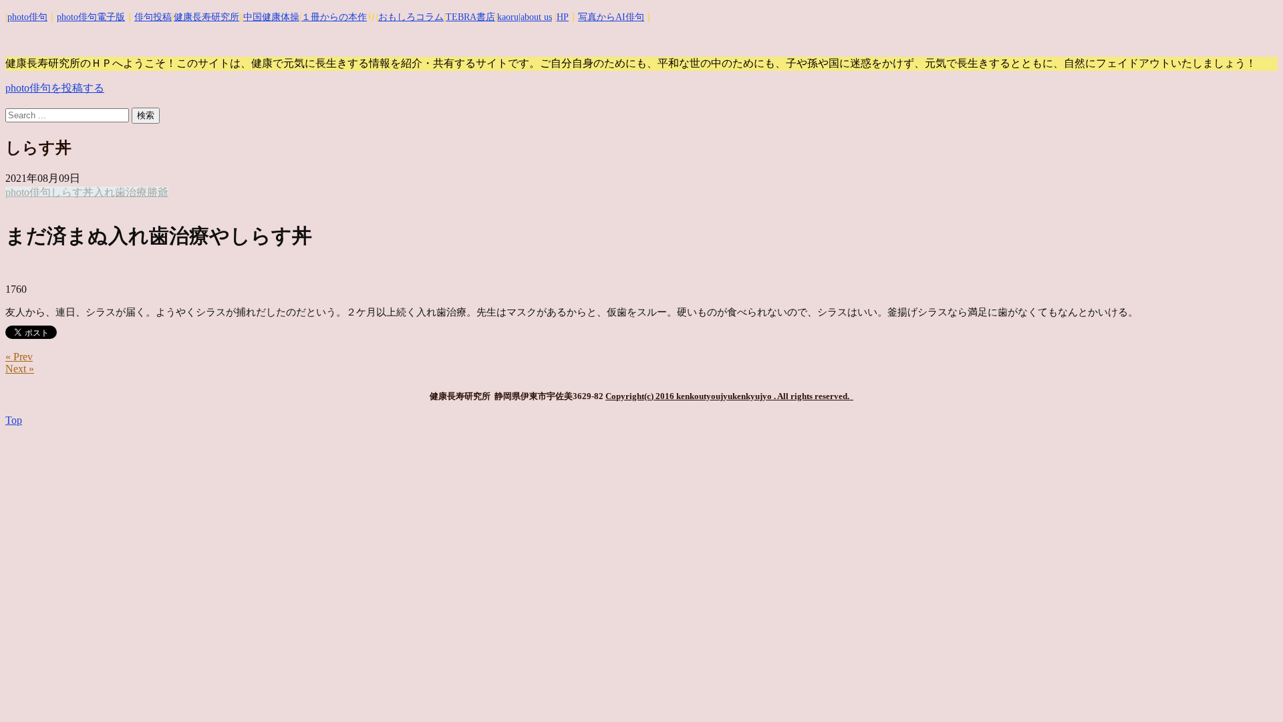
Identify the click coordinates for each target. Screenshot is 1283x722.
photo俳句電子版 (91, 17)
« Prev (19, 356)
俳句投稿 (153, 17)
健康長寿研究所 (206, 17)
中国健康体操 (271, 17)
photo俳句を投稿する (54, 88)
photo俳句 (27, 17)
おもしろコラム (411, 17)
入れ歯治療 (120, 192)
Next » (19, 368)
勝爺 (157, 192)
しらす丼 (72, 192)
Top (13, 420)
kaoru (508, 17)
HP (563, 17)
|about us (535, 17)
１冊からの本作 (334, 17)
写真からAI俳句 (611, 17)
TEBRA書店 (470, 17)
